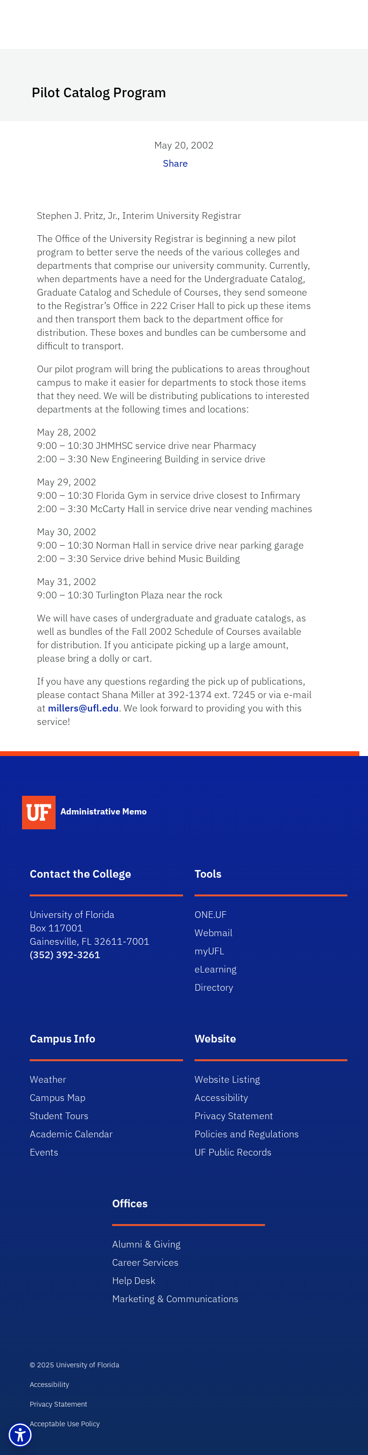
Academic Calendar (71, 1133)
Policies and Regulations (247, 1133)
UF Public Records (233, 1152)
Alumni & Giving (146, 1243)
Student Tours (59, 1115)
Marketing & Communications (175, 1298)
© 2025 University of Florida (74, 1364)
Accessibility (221, 1097)
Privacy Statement (234, 1115)
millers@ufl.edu (83, 707)
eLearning (216, 968)
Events (44, 1152)
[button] (20, 1434)
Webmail (213, 932)
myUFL (209, 950)
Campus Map (57, 1097)
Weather (48, 1079)
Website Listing (227, 1079)
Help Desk (133, 1280)
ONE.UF (211, 914)
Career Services (145, 1262)
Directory (214, 987)
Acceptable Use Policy (65, 1423)
